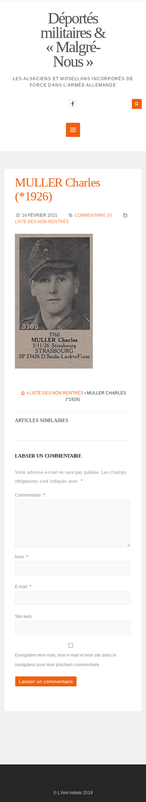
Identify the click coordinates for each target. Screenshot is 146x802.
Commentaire (30, 495)
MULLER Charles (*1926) (57, 189)
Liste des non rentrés (42, 221)
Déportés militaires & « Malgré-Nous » (72, 39)
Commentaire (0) (93, 215)
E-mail (23, 586)
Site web (23, 616)
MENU (73, 130)
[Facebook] (73, 104)
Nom (21, 556)
